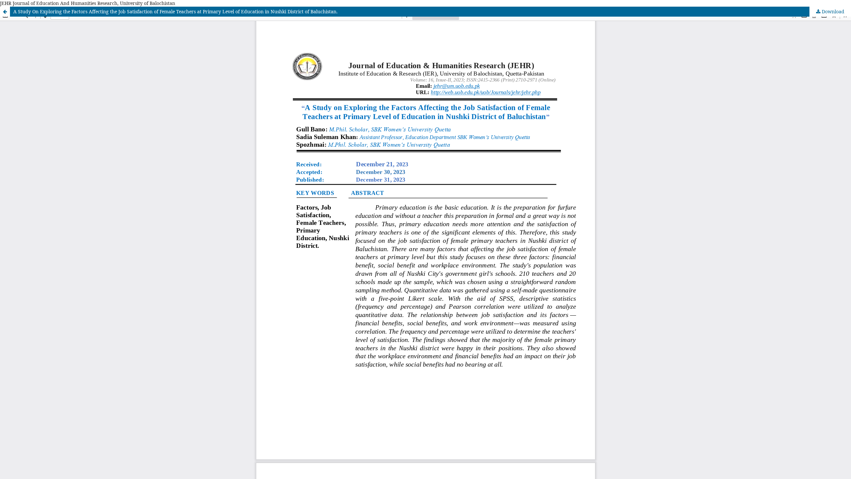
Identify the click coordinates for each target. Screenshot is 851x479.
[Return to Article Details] (5, 12)
